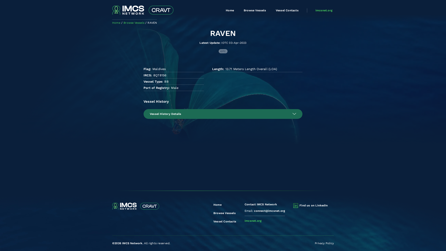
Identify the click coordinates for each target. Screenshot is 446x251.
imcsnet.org (324, 10)
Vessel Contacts (287, 10)
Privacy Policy (324, 243)
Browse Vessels (255, 10)
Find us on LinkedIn (313, 205)
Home (230, 10)
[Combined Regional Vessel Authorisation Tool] (143, 10)
